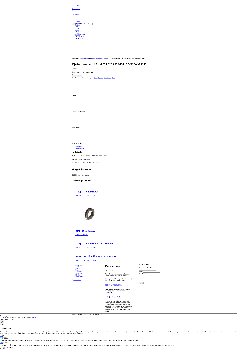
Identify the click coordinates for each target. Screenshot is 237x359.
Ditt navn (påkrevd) (145, 264)
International (79, 276)
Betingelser (78, 271)
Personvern (78, 273)
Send (141, 283)
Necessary (5, 337)
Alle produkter (79, 265)
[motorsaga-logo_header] (76, 14)
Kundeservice (76, 9)
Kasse (77, 5)
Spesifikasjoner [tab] (79, 148)
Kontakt (77, 270)
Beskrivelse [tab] (78, 146)
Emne (141, 271)
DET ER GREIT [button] (16, 317)
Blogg (77, 266)
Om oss (77, 268)
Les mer (33, 317)
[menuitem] (120, 21)
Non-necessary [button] (4, 342)
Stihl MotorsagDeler (109, 78)
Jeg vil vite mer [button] (26, 317)
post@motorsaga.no (114, 285)
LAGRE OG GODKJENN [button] (8, 347)
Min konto (78, 275)
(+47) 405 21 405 (112, 297)
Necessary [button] (3, 335)
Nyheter (100, 78)
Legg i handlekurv (77, 76)
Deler (95, 78)
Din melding (143, 273)
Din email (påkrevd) (145, 268)
